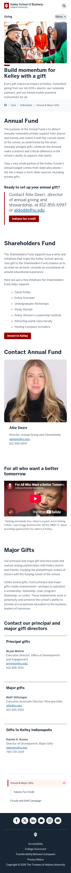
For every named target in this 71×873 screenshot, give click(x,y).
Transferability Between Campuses (35, 854)
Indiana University (55, 864)
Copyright (11, 864)
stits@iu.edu (14, 705)
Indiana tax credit (24, 219)
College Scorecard (35, 849)
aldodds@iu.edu (29, 210)
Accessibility (35, 843)
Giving (8, 16)
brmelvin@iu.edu (17, 663)
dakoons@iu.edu (16, 748)
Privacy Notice (35, 859)
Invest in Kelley (17, 336)
